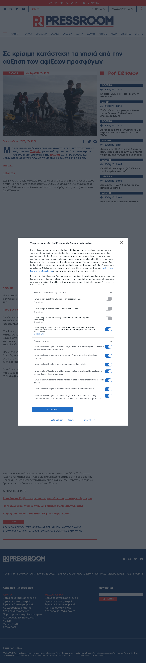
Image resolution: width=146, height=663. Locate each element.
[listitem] (73, 292)
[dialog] (73, 331)
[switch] (108, 299)
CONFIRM (52, 410)
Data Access (73, 420)
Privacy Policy (89, 420)
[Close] (122, 243)
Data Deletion (57, 420)
